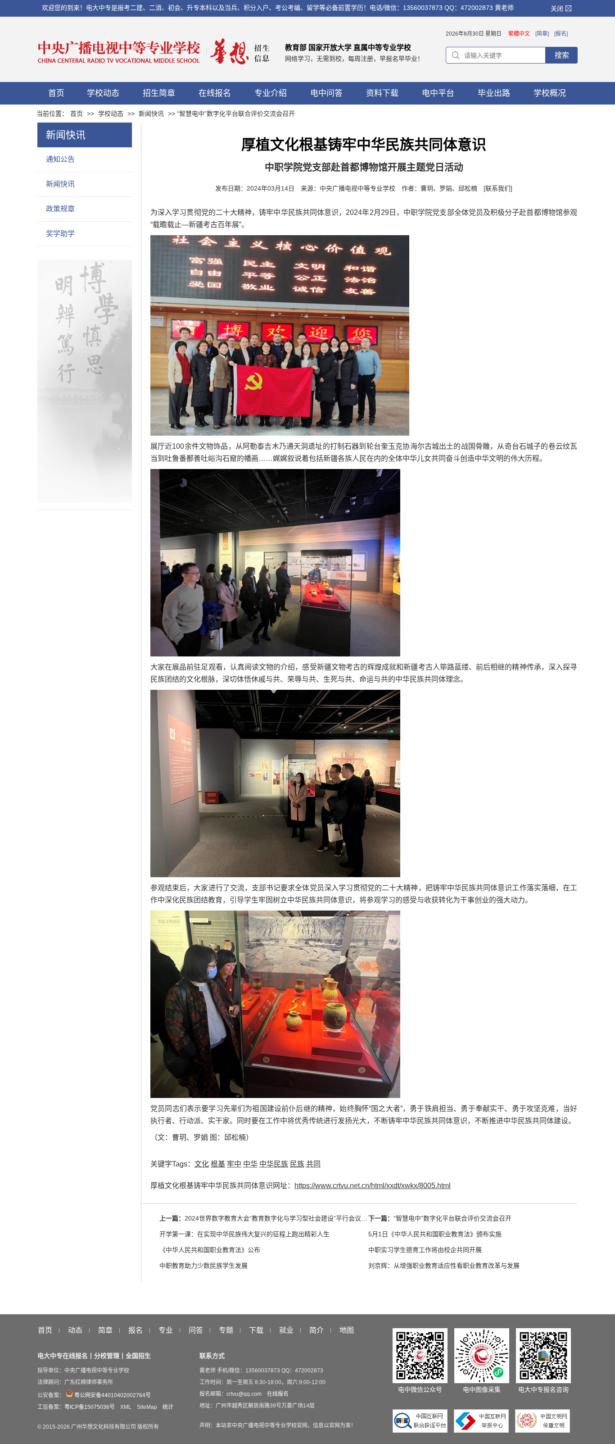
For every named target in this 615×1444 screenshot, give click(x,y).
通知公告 (60, 159)
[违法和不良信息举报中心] (483, 1430)
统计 (168, 1407)
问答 (196, 1330)
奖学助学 (60, 233)
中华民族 (273, 1164)
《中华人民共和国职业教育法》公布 (209, 1249)
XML (125, 1407)
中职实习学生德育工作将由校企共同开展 (425, 1249)
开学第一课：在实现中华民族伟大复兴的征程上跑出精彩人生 (244, 1234)
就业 (286, 1330)
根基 (218, 1164)
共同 (313, 1164)
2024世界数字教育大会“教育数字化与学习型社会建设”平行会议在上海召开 (289, 1218)
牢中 (234, 1164)
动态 (75, 1330)
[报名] (561, 34)
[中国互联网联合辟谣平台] (422, 1430)
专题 (226, 1330)
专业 (165, 1330)
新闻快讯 (151, 113)
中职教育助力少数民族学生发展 (203, 1265)
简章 (105, 1330)
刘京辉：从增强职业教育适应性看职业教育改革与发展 (444, 1265)
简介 (316, 1330)
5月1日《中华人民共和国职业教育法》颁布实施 (435, 1234)
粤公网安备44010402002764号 (112, 1395)
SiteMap (147, 1407)
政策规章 (60, 209)
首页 (76, 113)
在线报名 (278, 1394)
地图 (346, 1330)
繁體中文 (519, 34)
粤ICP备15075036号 (89, 1407)
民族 (297, 1164)
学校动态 (110, 113)
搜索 (562, 55)
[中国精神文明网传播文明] (542, 1430)
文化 (201, 1164)
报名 (135, 1330)
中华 (250, 1164)
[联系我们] (498, 188)
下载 (256, 1330)
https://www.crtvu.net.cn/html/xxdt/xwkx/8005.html (372, 1185)
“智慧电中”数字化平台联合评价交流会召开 (452, 1218)
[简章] (542, 34)
